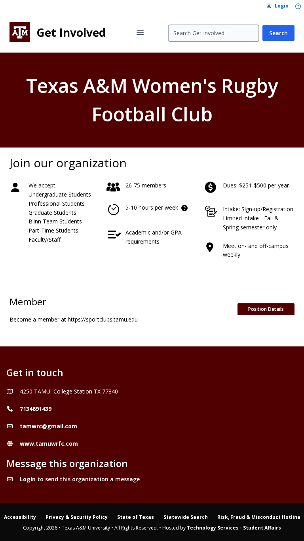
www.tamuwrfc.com (49, 443)
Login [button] (280, 5)
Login (28, 479)
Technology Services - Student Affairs (234, 527)
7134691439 (35, 408)
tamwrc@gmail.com (48, 426)
